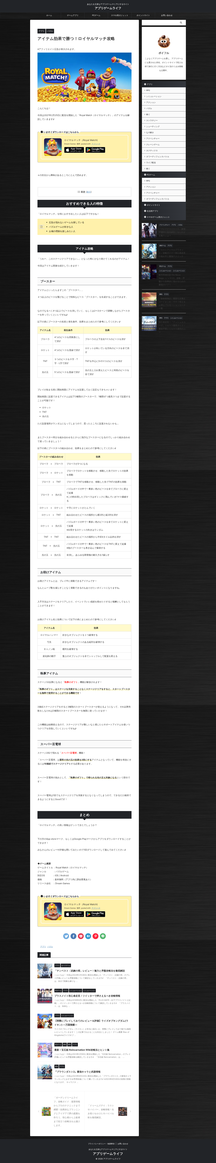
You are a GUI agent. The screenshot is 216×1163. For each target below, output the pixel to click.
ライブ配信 (151, 162)
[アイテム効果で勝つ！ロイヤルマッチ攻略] (88, 936)
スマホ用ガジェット (119, 15)
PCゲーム (96, 15)
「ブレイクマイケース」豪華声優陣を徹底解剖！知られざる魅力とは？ (172, 232)
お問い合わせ (167, 15)
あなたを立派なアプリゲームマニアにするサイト (108, 1149)
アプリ (43, 946)
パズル (50, 946)
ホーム (49, 15)
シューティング (153, 126)
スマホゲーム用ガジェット (158, 217)
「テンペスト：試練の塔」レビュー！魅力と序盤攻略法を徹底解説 (89, 970)
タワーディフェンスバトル (157, 156)
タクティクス (152, 150)
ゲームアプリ (72, 15)
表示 (89, 192)
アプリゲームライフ (108, 8)
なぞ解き (150, 132)
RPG (148, 90)
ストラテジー (152, 120)
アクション (151, 102)
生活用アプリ (152, 211)
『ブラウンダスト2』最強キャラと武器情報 (77, 1071)
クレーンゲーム (153, 144)
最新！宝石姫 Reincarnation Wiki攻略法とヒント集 (81, 1049)
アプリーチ (96, 144)
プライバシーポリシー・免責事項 (101, 1144)
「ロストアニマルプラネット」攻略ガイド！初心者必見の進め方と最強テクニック (172, 253)
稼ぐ (148, 114)
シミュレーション (153, 96)
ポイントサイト (143, 15)
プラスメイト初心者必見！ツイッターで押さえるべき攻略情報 (87, 995)
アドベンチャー (153, 138)
